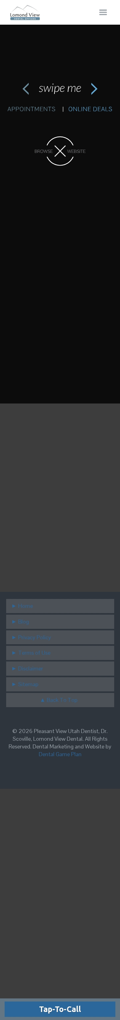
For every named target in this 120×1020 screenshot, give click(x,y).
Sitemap (28, 684)
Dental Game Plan (60, 754)
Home (25, 605)
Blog (23, 621)
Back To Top (62, 699)
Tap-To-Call (60, 1009)
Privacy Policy (34, 637)
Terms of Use (34, 652)
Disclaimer (30, 668)
